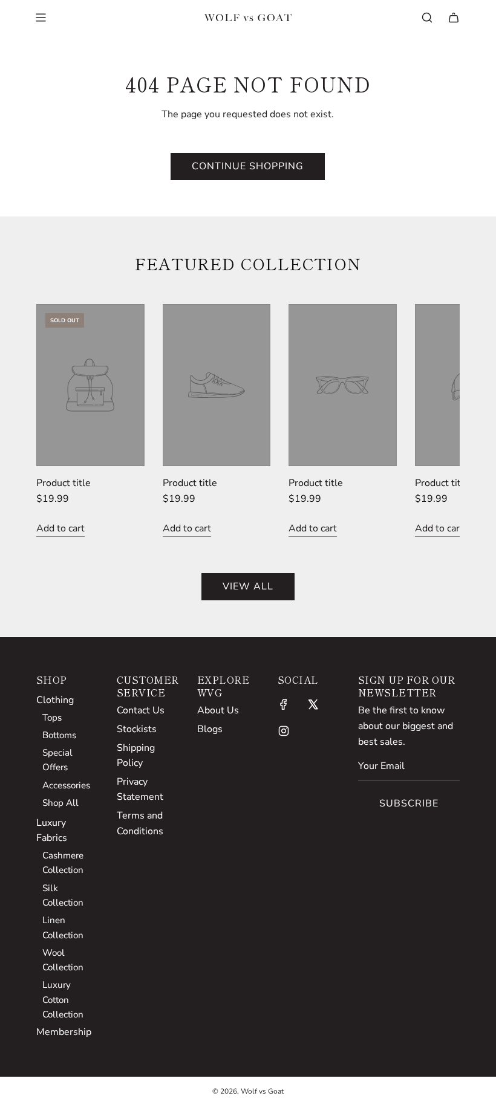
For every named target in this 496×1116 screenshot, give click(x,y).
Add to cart (60, 528)
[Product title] (90, 385)
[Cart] (453, 17)
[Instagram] (283, 731)
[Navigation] (40, 17)
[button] (58, 420)
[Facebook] (283, 704)
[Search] (427, 17)
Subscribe (409, 803)
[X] (312, 704)
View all (248, 586)
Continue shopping (248, 166)
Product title (63, 483)
